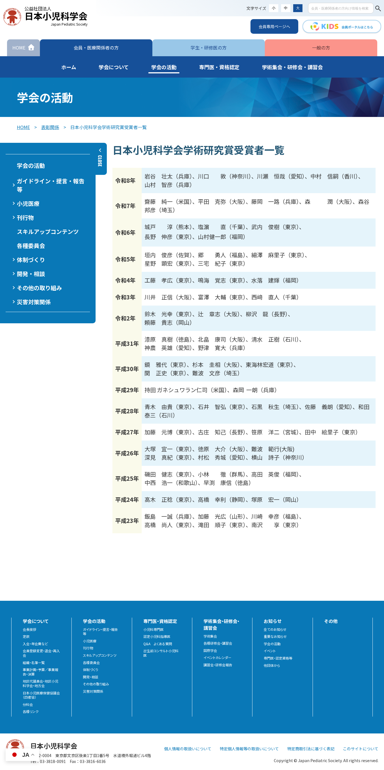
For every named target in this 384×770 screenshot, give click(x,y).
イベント (270, 651)
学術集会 (210, 636)
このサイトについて (360, 748)
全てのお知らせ (275, 629)
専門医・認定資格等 (278, 658)
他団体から (272, 665)
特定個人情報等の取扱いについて (249, 748)
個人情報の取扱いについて (187, 748)
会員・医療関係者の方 (96, 47)
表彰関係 (50, 127)
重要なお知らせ (275, 636)
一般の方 (321, 47)
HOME (23, 127)
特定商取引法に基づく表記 (311, 748)
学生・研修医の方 (209, 47)
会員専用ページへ (274, 26)
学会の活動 (272, 644)
